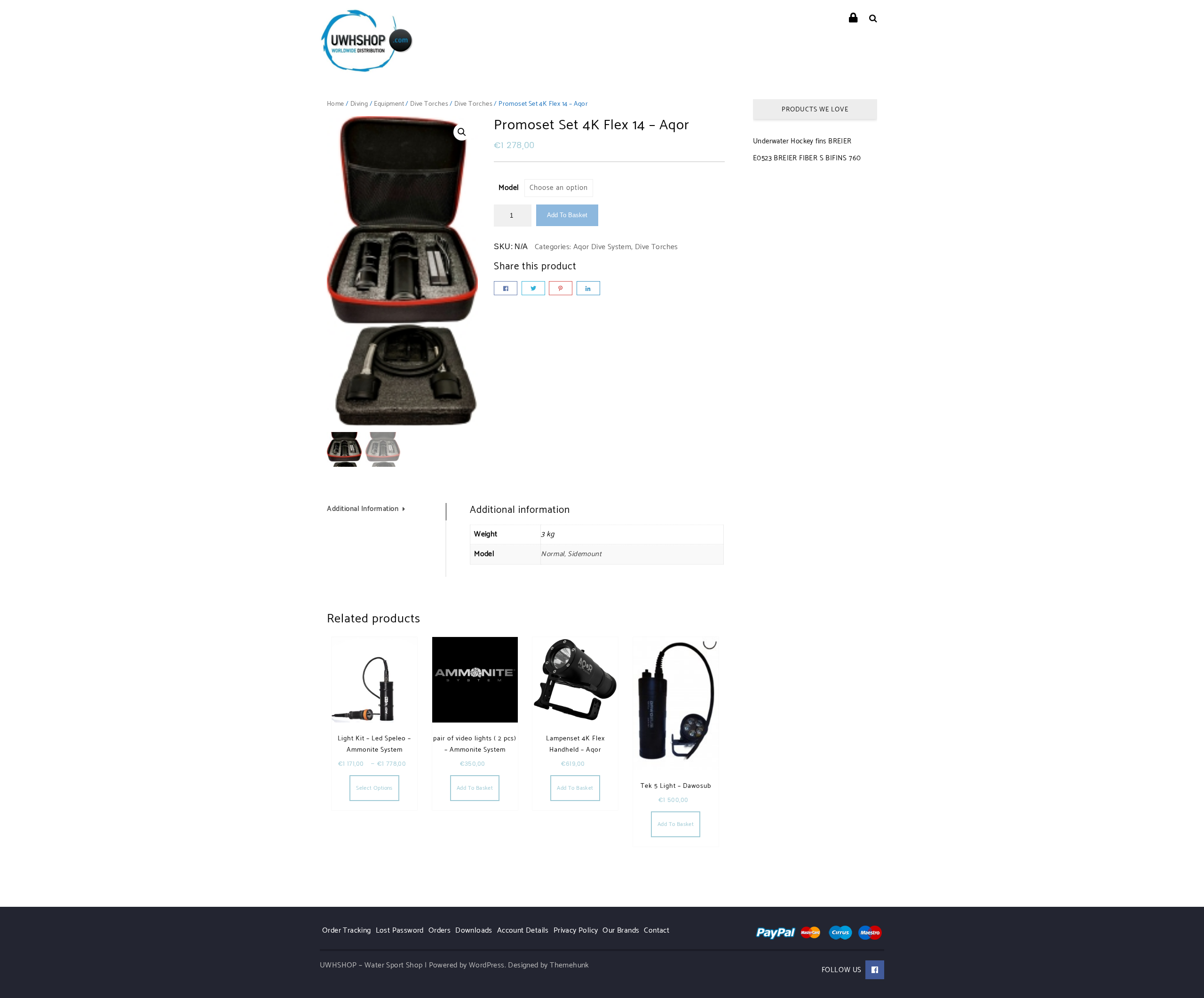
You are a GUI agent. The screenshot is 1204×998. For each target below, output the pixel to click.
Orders (439, 930)
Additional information (362, 509)
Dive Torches (429, 104)
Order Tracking (346, 930)
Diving (359, 104)
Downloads (473, 930)
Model (509, 187)
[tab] (386, 511)
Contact (656, 930)
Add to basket (567, 215)
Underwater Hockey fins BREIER (802, 141)
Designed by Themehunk (548, 965)
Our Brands (620, 930)
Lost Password (400, 930)
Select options (374, 788)
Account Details (523, 930)
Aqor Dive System (602, 247)
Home (335, 104)
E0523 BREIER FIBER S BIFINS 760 (807, 158)
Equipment (389, 104)
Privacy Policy (576, 930)
